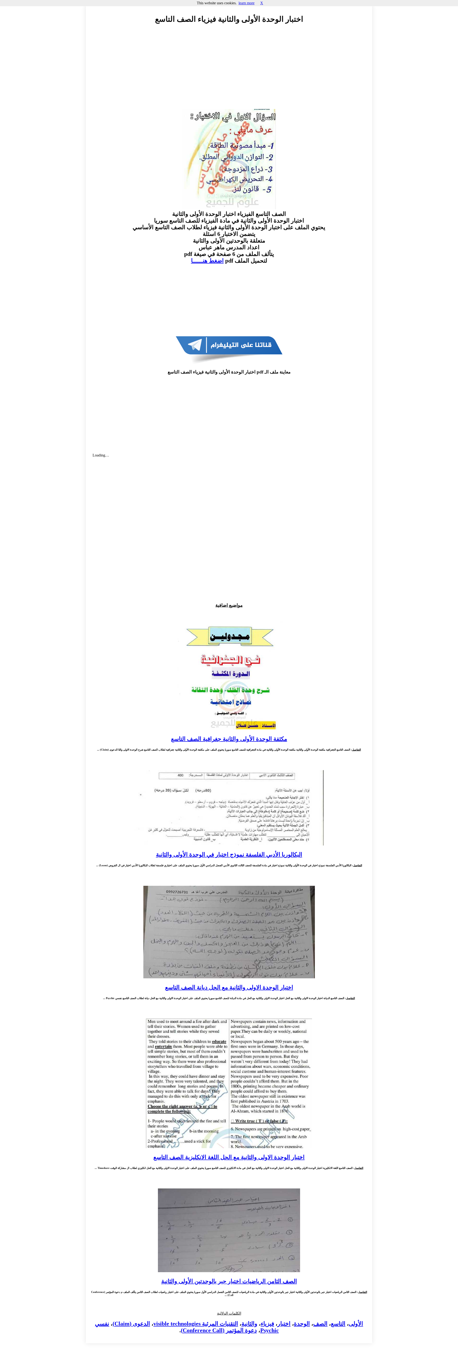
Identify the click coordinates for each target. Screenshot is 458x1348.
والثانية (249, 1324)
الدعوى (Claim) (131, 1324)
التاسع (338, 1324)
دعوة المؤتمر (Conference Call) (219, 1330)
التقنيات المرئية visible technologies (195, 1324)
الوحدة (302, 1324)
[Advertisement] (229, 70)
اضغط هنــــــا (207, 261)
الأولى (356, 1324)
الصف (320, 1324)
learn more (247, 3)
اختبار (284, 1324)
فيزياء (267, 1324)
